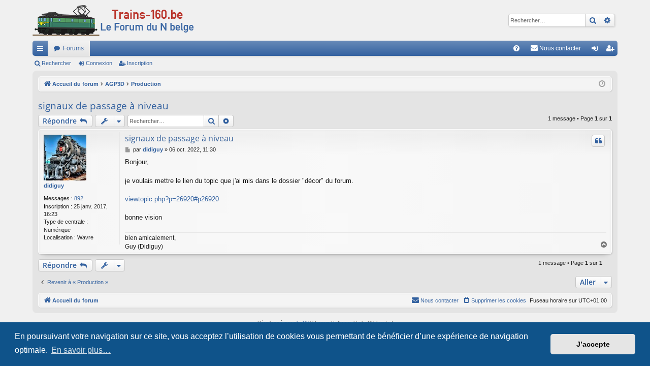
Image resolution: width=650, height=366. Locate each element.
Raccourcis (42, 50)
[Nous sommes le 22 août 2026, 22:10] (602, 84)
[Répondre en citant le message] (598, 141)
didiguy (54, 185)
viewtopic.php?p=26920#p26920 (172, 199)
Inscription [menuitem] (612, 50)
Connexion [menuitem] (596, 50)
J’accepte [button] (593, 344)
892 (78, 198)
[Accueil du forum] (113, 20)
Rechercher (56, 63)
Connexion (99, 63)
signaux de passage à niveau (103, 105)
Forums (73, 48)
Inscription (139, 63)
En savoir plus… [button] (81, 350)
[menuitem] (516, 48)
